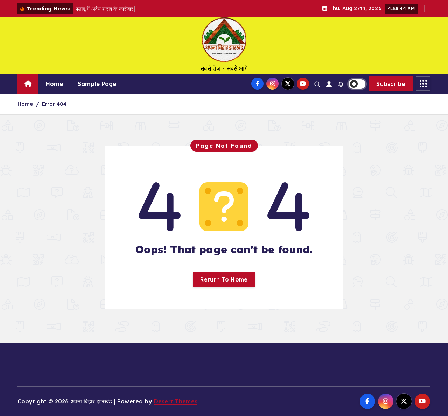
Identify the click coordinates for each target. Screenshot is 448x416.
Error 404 (54, 104)
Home (54, 83)
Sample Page (97, 83)
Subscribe (390, 83)
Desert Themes (175, 401)
